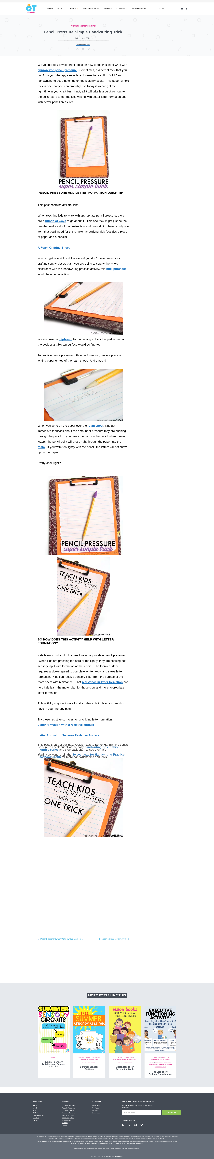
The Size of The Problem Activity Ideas (160, 1073)
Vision (64, 1125)
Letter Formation (88, 26)
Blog (60, 9)
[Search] (172, 8)
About (50, 9)
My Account (96, 1105)
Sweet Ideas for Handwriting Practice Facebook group (81, 756)
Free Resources (91, 9)
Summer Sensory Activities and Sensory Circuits (54, 1064)
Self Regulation (160, 1067)
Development (128, 1057)
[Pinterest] (135, 1125)
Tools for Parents (68, 1110)
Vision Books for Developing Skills (125, 1068)
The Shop (107, 9)
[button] (77, 49)
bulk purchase (116, 268)
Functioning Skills (68, 1118)
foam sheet (95, 425)
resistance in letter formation (102, 682)
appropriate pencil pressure (57, 70)
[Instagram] (129, 1125)
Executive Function (68, 1113)
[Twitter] (141, 1125)
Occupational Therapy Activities (160, 1064)
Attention (119, 1057)
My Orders (95, 1108)
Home (35, 1105)
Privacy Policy (117, 1156)
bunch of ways (55, 221)
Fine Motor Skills (68, 1115)
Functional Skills (119, 1059)
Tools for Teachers (68, 1108)
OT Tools (71, 9)
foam (41, 447)
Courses (121, 9)
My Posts (95, 1110)
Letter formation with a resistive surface (66, 724)
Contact (35, 1120)
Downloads (96, 1113)
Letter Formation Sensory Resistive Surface (68, 735)
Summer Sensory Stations (89, 1068)
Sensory (54, 1057)
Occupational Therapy (163, 1062)
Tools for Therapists (69, 1105)
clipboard (65, 339)
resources (128, 1062)
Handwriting (75, 26)
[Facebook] (123, 1125)
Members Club (139, 9)
